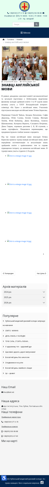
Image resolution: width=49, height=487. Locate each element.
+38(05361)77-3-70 (16, 13)
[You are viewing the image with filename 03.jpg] (26, 225)
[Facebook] (42, 483)
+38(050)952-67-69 (10, 436)
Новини (19, 39)
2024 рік (7, 292)
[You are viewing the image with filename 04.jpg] (26, 254)
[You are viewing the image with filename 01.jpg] (26, 168)
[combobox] (23, 24)
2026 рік (7, 302)
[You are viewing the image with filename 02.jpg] (26, 197)
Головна (10, 39)
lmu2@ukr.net (9, 16)
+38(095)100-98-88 (34, 13)
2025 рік (7, 297)
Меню (26, 32)
